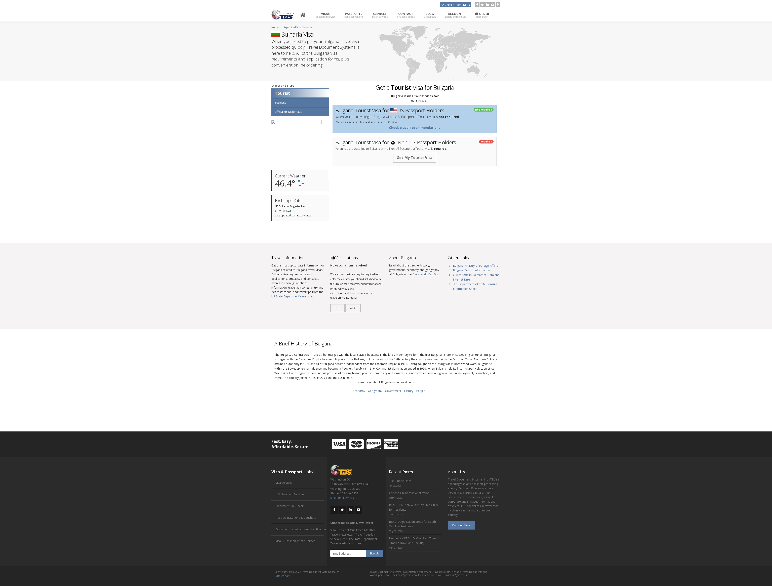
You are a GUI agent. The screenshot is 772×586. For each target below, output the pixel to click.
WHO (353, 308)
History (408, 391)
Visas (325, 15)
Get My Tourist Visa (414, 157)
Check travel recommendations (414, 127)
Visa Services (284, 483)
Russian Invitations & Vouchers (296, 517)
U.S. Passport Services (290, 494)
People (420, 391)
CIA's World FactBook (427, 274)
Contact (406, 15)
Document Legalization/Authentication (301, 529)
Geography (375, 391)
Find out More (461, 525)
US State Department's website (291, 296)
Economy (359, 391)
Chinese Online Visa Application (409, 493)
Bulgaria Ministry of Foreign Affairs (475, 265)
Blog (430, 15)
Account (455, 15)
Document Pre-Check (290, 506)
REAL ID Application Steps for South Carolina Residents (412, 524)
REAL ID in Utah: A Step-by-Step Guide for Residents (414, 507)
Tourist (282, 93)
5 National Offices (342, 498)
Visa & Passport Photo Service (295, 541)
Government (393, 391)
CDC (337, 308)
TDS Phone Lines (400, 481)
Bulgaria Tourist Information (471, 270)
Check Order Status (457, 5)
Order (482, 15)
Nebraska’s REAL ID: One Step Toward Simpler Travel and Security (414, 540)
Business (280, 102)
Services (380, 15)
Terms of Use (282, 575)
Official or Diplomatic (288, 112)
